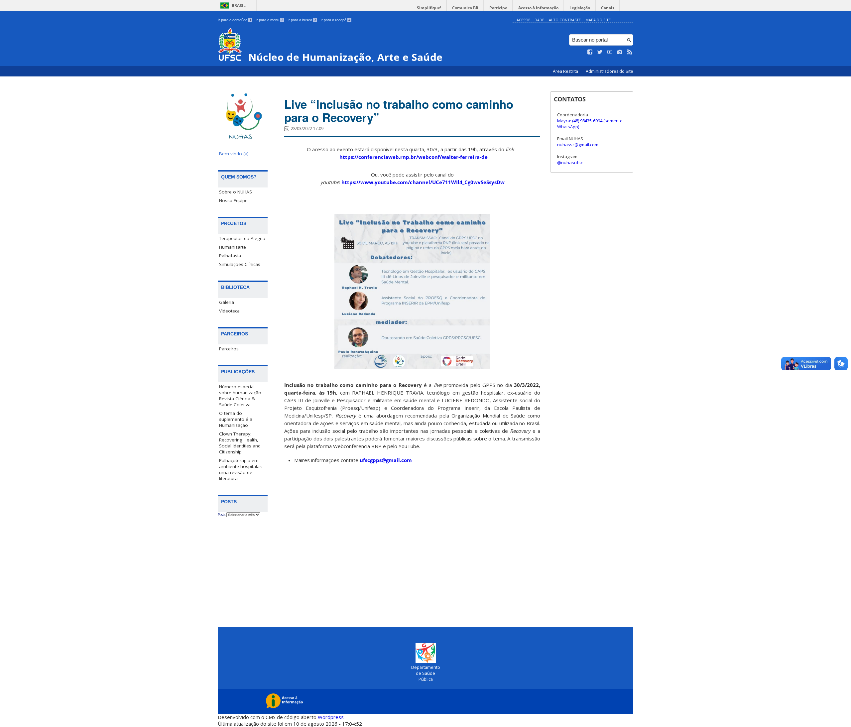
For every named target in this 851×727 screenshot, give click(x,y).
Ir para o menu (269, 20)
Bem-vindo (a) (234, 154)
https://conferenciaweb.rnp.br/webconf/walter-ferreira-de (413, 157)
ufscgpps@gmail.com (386, 460)
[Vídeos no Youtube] (610, 52)
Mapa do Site (598, 19)
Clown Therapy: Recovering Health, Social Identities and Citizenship (240, 443)
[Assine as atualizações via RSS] (630, 52)
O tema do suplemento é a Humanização (235, 419)
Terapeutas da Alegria (242, 238)
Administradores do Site (609, 71)
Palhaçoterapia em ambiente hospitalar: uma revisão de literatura (240, 469)
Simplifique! (429, 8)
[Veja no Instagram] (620, 52)
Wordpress (331, 717)
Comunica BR (465, 8)
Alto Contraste (565, 19)
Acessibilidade (530, 19)
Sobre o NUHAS (235, 192)
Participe (498, 8)
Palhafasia (230, 256)
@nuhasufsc (570, 163)
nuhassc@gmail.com (577, 145)
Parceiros (229, 349)
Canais (607, 8)
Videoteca (229, 311)
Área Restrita (566, 71)
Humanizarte (232, 247)
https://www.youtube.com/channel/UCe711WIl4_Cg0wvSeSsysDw (423, 182)
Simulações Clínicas (239, 264)
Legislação (579, 8)
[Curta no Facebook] (590, 52)
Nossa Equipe (233, 200)
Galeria (226, 302)
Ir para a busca (302, 20)
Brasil (239, 5)
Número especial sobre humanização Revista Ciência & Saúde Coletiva (240, 396)
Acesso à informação (538, 8)
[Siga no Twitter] (600, 52)
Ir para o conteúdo (234, 20)
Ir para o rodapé (335, 20)
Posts (221, 514)
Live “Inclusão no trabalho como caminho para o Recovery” (398, 111)
